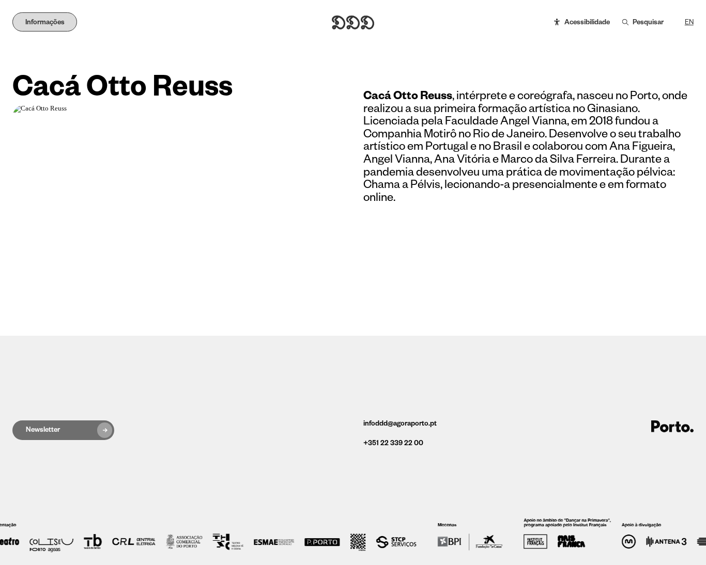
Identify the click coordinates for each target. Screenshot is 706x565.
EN (689, 22)
